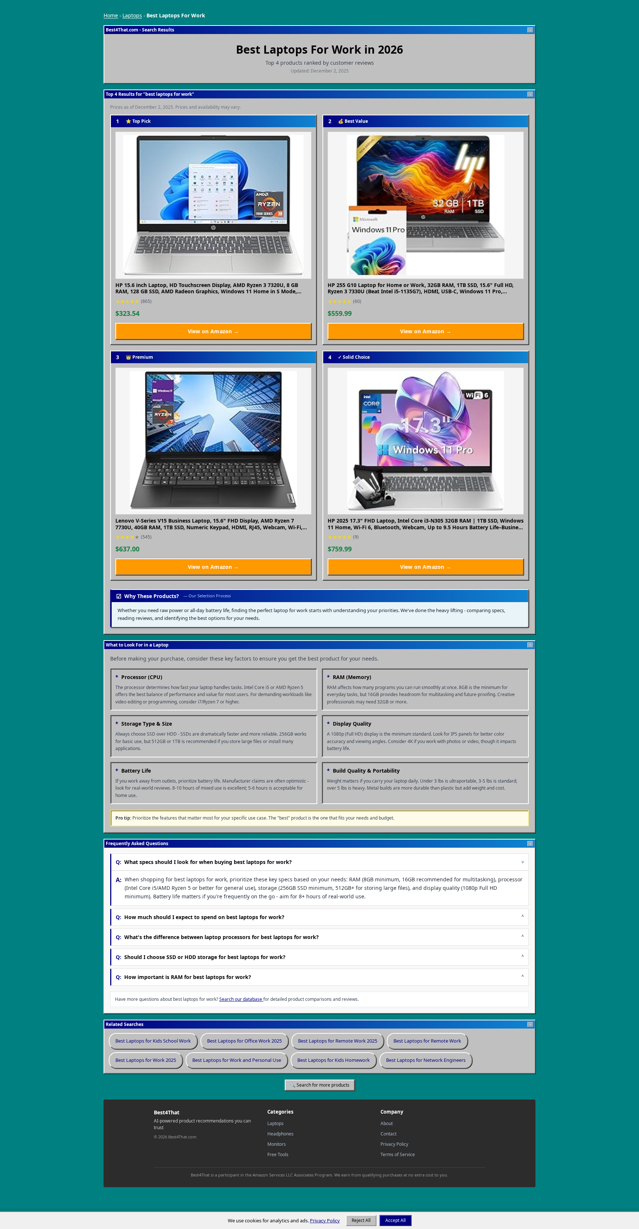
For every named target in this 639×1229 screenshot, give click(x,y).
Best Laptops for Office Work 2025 (244, 1040)
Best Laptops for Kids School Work (153, 1040)
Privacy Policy (394, 1144)
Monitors (276, 1144)
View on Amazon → (238, 331)
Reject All (361, 1220)
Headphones (280, 1134)
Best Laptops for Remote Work (427, 1040)
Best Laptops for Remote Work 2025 (337, 1040)
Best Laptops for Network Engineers (426, 1060)
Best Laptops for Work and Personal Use (236, 1060)
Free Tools (277, 1154)
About (387, 1123)
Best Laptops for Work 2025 (145, 1060)
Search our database (241, 999)
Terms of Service (398, 1154)
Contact (388, 1134)
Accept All (395, 1220)
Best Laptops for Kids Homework (333, 1060)
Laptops (132, 15)
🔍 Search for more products (319, 1085)
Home (111, 15)
